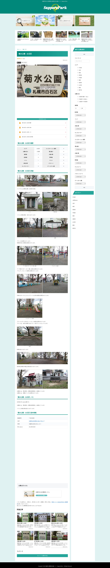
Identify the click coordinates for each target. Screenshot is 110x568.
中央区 (80, 67)
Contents (41, 119)
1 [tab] (53, 44)
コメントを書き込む (42, 555)
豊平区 (80, 90)
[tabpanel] (23, 37)
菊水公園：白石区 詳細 (26, 127)
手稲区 (80, 77)
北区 (80, 70)
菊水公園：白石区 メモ (26, 132)
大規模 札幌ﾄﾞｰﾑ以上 (83, 96)
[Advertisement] (42, 108)
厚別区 (80, 75)
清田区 (80, 82)
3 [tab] (57, 44)
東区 (80, 80)
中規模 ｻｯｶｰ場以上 (83, 99)
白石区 (19, 62)
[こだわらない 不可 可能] (80, 149)
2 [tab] (55, 44)
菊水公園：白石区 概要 (26, 122)
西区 (80, 87)
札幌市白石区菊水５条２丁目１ (36, 421)
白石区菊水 (25, 62)
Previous (16, 37)
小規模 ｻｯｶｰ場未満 (83, 101)
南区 (80, 72)
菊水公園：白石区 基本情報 (27, 136)
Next (94, 37)
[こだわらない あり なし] (80, 115)
